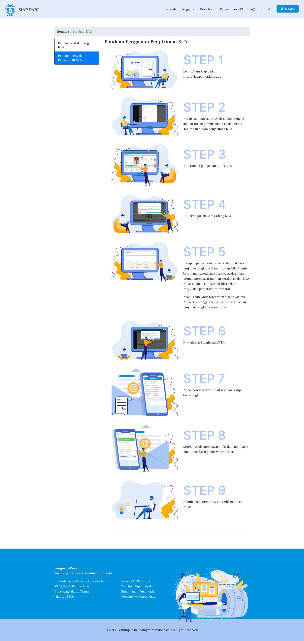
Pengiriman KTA (232, 9)
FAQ (252, 9)
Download (207, 9)
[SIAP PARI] (22, 9)
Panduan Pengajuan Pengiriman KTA (72, 57)
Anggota (188, 9)
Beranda (170, 9)
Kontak (266, 9)
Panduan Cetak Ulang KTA (73, 45)
